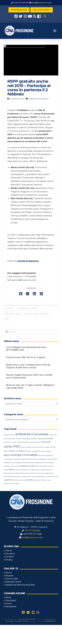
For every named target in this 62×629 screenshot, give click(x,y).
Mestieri (9, 575)
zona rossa (15, 483)
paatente (7, 466)
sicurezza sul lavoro (28, 308)
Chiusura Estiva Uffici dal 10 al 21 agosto (25, 357)
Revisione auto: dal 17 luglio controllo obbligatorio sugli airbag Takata (30, 386)
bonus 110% (48, 438)
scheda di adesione (28, 261)
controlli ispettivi (35, 442)
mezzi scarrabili (16, 463)
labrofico (7, 463)
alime (13, 435)
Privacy (9, 559)
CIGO (14, 442)
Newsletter (11, 606)
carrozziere (8, 442)
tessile (30, 480)
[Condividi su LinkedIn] (34, 293)
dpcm (7, 455)
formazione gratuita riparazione (26, 459)
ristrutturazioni (20, 470)
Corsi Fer (46, 442)
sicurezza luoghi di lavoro (36, 314)
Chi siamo (10, 553)
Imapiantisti (42, 459)
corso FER (12, 446)
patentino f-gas (27, 466)
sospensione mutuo (29, 476)
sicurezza (9, 308)
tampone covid (20, 480)
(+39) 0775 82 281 (20, 2)
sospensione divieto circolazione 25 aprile (30, 473)
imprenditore (52, 459)
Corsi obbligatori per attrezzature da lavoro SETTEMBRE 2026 (26, 348)
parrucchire (15, 466)
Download (10, 600)
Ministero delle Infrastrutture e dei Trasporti (38, 463)
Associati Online (13, 581)
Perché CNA (11, 578)
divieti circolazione (17, 451)
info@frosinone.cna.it (41, 2)
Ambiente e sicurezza (38, 99)
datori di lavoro (12, 314)
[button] (44, 16)
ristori (11, 469)
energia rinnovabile (24, 455)
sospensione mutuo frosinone (47, 476)
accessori (7, 435)
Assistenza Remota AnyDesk (20, 584)
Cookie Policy (22, 621)
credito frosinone (32, 447)
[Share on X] (27, 293)
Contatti (9, 556)
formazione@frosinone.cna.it (21, 280)
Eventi (8, 603)
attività (18, 439)
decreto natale (44, 447)
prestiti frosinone (41, 466)
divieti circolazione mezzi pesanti (39, 451)
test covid (36, 480)
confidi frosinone (23, 442)
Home (8, 550)
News (8, 597)
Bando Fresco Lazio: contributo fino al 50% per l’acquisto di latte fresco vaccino (28, 366)
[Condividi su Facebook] (20, 293)
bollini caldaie (37, 439)
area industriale (9, 439)
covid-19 (23, 447)
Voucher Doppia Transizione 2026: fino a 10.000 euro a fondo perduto (29, 376)
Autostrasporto (26, 439)
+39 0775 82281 (32, 530)
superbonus (9, 480)
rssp (7, 319)
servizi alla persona (33, 470)
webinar (44, 480)
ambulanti (53, 435)
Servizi (8, 572)
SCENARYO (50, 621)
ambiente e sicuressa (31, 434)
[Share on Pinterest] (41, 293)
